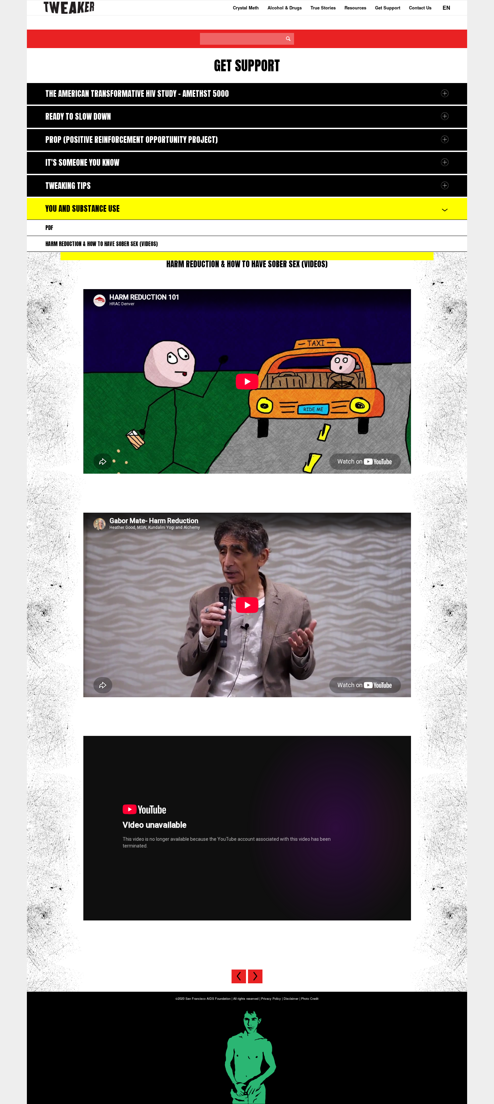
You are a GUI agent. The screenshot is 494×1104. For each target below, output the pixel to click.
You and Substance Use (82, 208)
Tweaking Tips (68, 186)
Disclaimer (291, 998)
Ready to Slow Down (78, 116)
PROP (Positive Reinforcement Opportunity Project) (131, 140)
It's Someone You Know (82, 162)
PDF (49, 228)
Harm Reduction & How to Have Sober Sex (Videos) (101, 244)
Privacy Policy (271, 998)
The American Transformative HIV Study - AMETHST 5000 (137, 94)
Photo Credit (310, 998)
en (446, 7)
